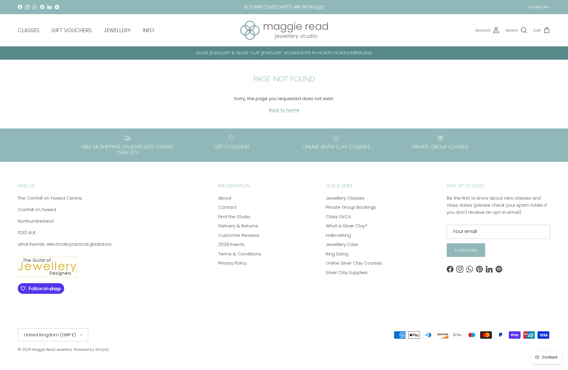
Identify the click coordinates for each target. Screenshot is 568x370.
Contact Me (539, 6)
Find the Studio (234, 216)
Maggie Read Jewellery (52, 349)
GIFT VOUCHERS (71, 30)
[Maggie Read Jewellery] (284, 30)
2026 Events (231, 244)
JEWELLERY (117, 30)
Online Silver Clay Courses (354, 263)
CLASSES (28, 30)
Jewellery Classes (345, 198)
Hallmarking (338, 235)
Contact (227, 207)
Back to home (284, 110)
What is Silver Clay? (346, 226)
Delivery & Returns (238, 226)
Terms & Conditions (239, 254)
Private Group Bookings (351, 207)
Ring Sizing (337, 254)
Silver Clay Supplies (346, 272)
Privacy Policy (232, 263)
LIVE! (319, 7)
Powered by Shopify (91, 349)
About (225, 198)
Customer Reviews (238, 235)
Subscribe (465, 250)
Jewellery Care (342, 244)
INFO (148, 30)
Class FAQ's (338, 216)
